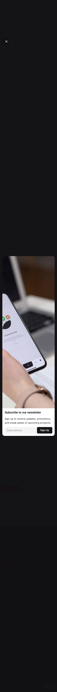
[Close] (6, 41)
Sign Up (44, 430)
